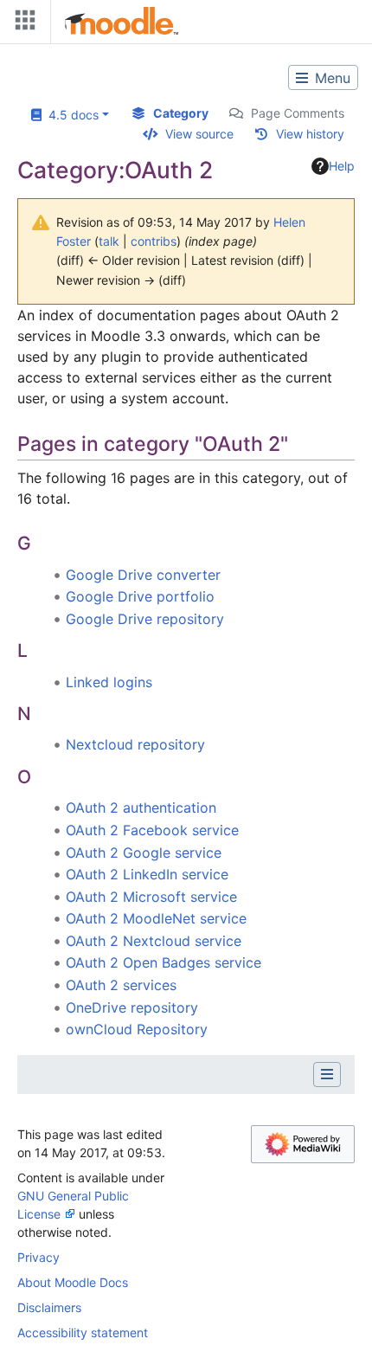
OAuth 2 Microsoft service (151, 896)
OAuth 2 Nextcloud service (153, 940)
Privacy (38, 1257)
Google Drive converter (143, 574)
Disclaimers (49, 1307)
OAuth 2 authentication (141, 807)
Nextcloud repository (135, 744)
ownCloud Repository (137, 1029)
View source (199, 133)
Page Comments (297, 113)
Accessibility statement (82, 1332)
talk (109, 241)
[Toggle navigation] (21, 24)
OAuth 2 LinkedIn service (147, 874)
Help (342, 165)
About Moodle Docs (72, 1282)
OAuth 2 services (121, 985)
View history (310, 133)
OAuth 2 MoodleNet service (156, 918)
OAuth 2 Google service (143, 852)
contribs (153, 241)
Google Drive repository (145, 618)
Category (180, 113)
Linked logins (109, 682)
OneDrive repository (132, 1007)
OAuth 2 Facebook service (152, 830)
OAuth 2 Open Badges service (163, 962)
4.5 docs (70, 114)
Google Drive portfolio (140, 596)
